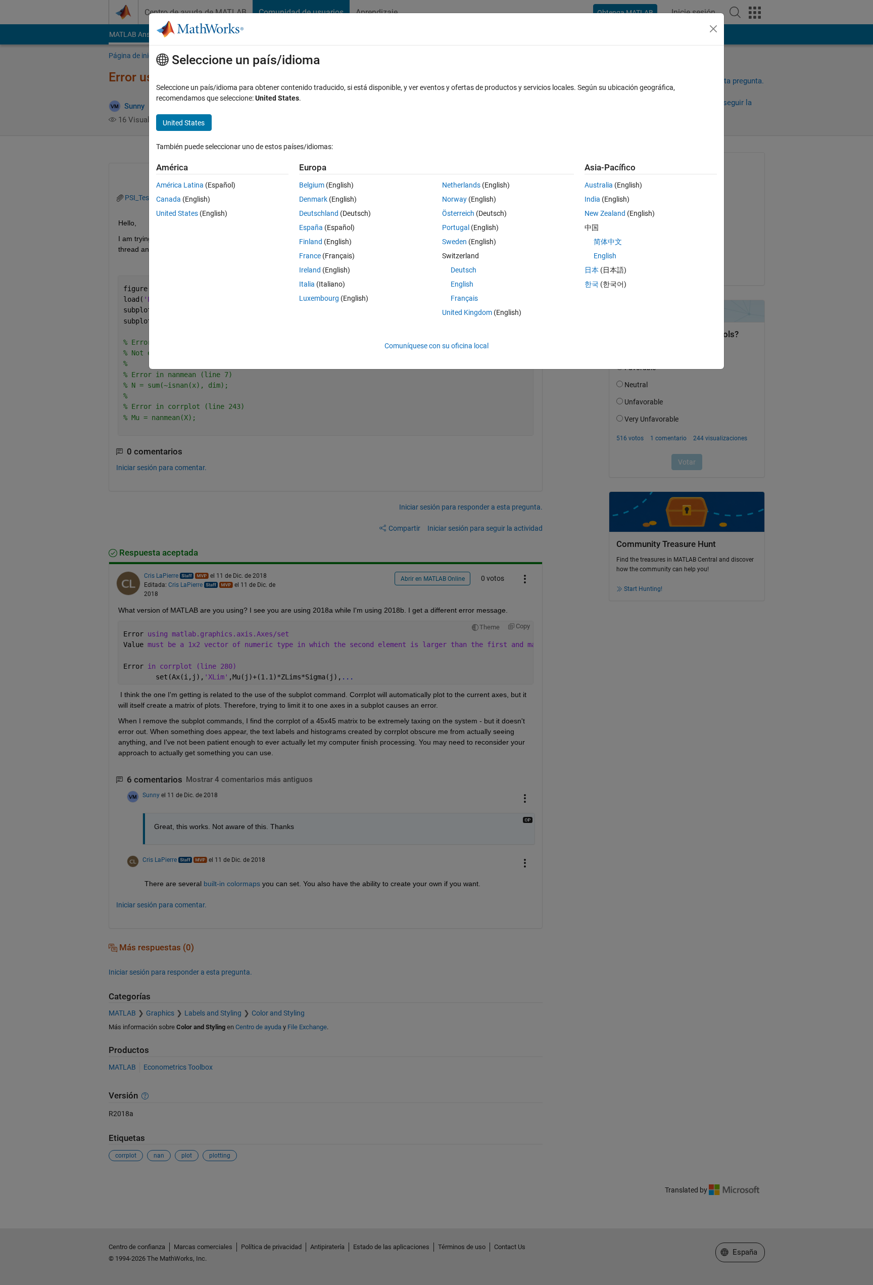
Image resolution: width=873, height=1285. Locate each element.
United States (177, 213)
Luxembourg (319, 298)
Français (464, 298)
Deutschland (318, 213)
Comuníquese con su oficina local (436, 346)
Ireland (310, 270)
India (592, 199)
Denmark (313, 199)
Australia (599, 185)
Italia (307, 284)
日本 (592, 270)
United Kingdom (467, 312)
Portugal (455, 227)
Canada (168, 199)
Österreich (458, 213)
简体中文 (608, 242)
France (310, 256)
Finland (310, 242)
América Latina (180, 185)
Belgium (311, 185)
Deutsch (463, 270)
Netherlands (461, 185)
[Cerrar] (713, 29)
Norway (454, 199)
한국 (592, 284)
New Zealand (605, 213)
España (311, 227)
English (462, 284)
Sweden (454, 242)
